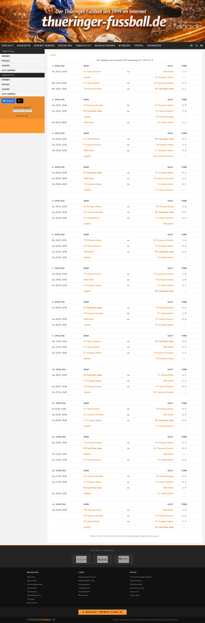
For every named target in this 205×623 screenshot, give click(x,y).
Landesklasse (84, 588)
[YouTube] (201, 45)
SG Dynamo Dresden (163, 83)
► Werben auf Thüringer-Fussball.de (102, 612)
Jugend (6, 66)
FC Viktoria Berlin (91, 83)
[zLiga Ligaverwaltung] (81, 559)
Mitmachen (124, 45)
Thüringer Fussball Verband (141, 577)
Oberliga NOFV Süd (86, 580)
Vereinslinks (65, 45)
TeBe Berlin (168, 71)
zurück (53, 55)
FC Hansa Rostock (92, 71)
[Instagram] (196, 45)
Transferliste (83, 45)
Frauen (6, 61)
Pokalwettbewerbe (44, 45)
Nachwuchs (83, 595)
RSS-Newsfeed (136, 584)
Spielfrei (87, 77)
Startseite (8, 45)
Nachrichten (24, 45)
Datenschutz (135, 595)
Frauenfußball (84, 591)
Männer (6, 56)
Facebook (10, 101)
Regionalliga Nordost (87, 577)
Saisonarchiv (154, 45)
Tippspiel (139, 45)
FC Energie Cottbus (164, 77)
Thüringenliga (84, 584)
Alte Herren (8, 70)
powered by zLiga (22, 116)
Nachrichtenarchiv (105, 45)
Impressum (134, 591)
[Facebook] (191, 45)
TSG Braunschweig (92, 89)
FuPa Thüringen (136, 580)
